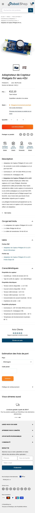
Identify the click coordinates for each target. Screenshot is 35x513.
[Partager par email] (31, 134)
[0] (31, 4)
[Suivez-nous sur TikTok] (21, 489)
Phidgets (5, 83)
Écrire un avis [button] (17, 340)
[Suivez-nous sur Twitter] (7, 489)
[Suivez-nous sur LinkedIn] (25, 489)
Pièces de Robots (16, 16)
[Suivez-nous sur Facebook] (3, 489)
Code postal (6, 366)
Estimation (8, 378)
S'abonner (17, 467)
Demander (21, 150)
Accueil (2, 16)
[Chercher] (30, 10)
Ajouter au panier (17, 127)
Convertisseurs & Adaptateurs (8, 18)
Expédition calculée (15, 98)
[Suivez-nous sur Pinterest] (14, 489)
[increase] (23, 120)
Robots (8, 16)
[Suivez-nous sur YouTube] (18, 489)
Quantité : (5, 120)
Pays (3, 357)
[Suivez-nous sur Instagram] (10, 489)
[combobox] (15, 10)
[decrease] (11, 120)
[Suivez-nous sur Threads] (29, 489)
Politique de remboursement (10, 387)
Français (6, 479)
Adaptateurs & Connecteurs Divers (9, 20)
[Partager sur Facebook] (20, 134)
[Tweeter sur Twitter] (28, 134)
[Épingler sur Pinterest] (24, 134)
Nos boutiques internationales (10, 476)
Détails (5, 150)
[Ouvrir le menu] (3, 4)
